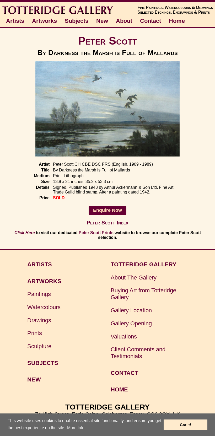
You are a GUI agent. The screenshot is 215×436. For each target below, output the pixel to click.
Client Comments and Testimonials (138, 352)
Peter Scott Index (107, 222)
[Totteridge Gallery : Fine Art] (58, 13)
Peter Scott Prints (96, 232)
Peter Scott (107, 41)
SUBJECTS (42, 363)
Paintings (39, 294)
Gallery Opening (131, 323)
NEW (34, 379)
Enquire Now (107, 210)
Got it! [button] (185, 425)
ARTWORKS (44, 281)
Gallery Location (131, 310)
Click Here (24, 232)
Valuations (124, 336)
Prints (34, 333)
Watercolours (44, 307)
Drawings (39, 320)
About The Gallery (134, 277)
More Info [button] (75, 428)
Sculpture (39, 346)
